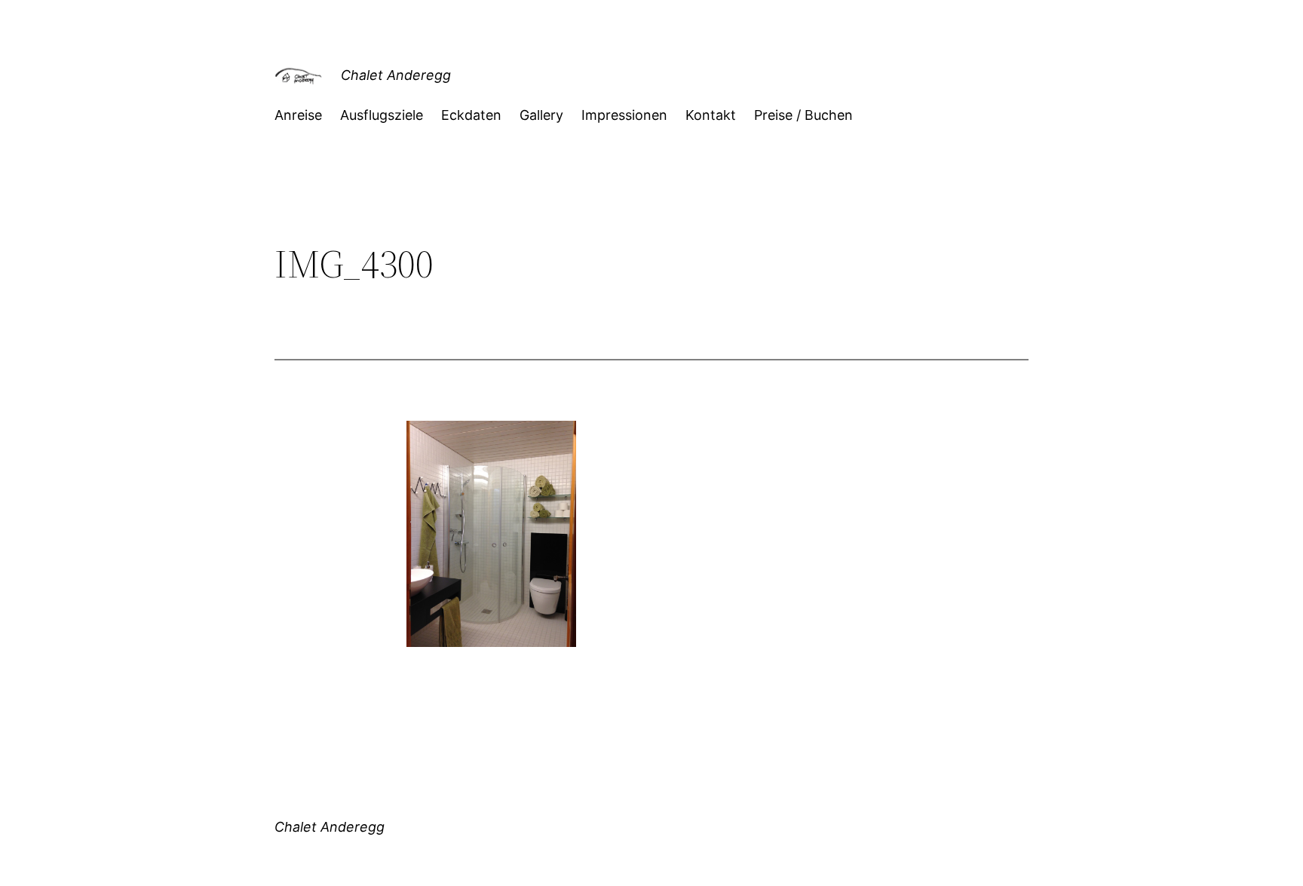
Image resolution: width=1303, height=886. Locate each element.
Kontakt (710, 115)
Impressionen (624, 115)
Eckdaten (471, 115)
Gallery (541, 115)
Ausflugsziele (381, 115)
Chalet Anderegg (396, 75)
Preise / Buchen (803, 115)
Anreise (298, 115)
